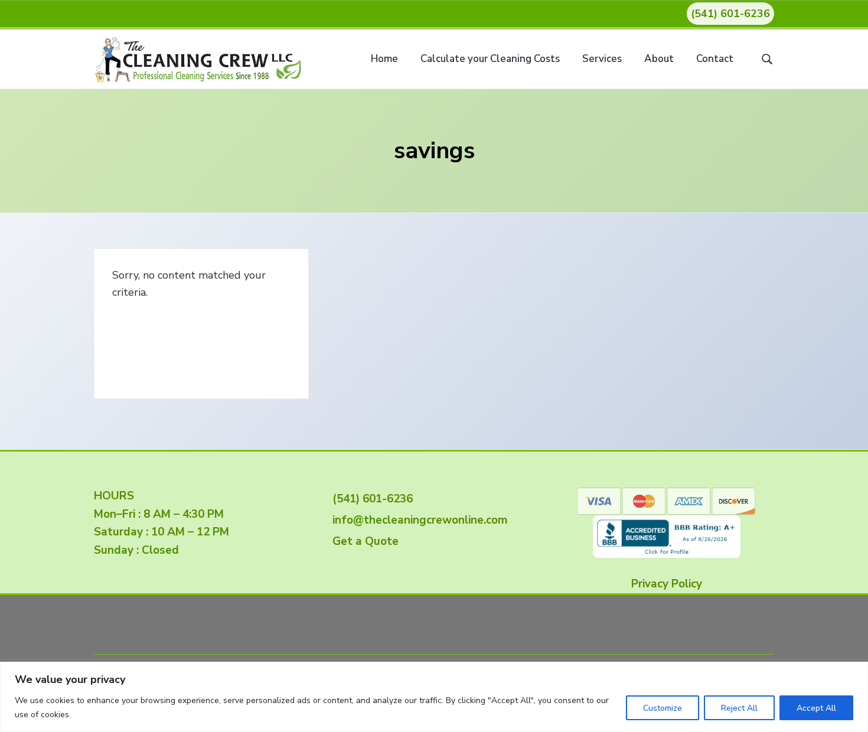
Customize (662, 708)
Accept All (816, 708)
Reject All (739, 708)
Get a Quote (363, 541)
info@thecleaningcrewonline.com (417, 520)
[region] (434, 697)
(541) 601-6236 (730, 13)
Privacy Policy (666, 584)
